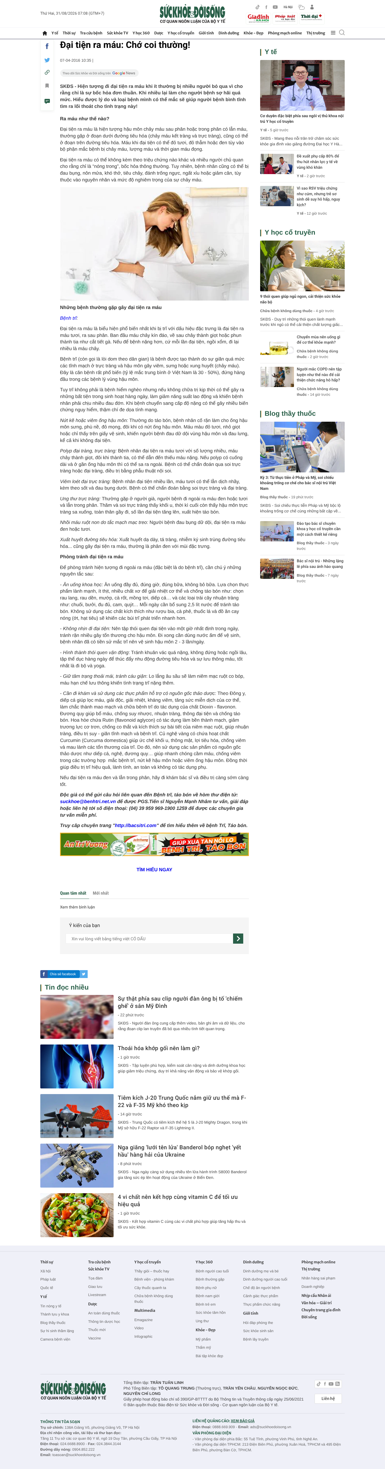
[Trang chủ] (44, 33)
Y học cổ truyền (181, 33)
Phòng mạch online (285, 33)
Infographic (143, 1336)
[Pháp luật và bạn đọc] (285, 18)
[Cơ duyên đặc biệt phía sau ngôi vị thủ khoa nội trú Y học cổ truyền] (302, 85)
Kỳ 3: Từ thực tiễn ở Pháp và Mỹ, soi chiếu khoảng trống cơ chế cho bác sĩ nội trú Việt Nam (298, 483)
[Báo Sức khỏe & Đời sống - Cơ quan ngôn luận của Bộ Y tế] (193, 13)
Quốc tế (46, 1288)
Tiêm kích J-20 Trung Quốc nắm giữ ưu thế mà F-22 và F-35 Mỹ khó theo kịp (182, 1101)
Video (139, 1328)
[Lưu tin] (47, 86)
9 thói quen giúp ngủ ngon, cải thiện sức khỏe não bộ (300, 299)
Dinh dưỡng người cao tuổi (265, 1279)
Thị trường (315, 33)
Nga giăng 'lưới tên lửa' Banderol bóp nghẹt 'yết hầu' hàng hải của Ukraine (179, 1151)
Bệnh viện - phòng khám (154, 1279)
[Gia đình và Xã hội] (258, 18)
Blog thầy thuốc (290, 413)
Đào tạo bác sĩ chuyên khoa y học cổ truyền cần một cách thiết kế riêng (318, 529)
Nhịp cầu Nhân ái (316, 1296)
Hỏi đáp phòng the (258, 1323)
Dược (158, 33)
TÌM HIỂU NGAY (154, 869)
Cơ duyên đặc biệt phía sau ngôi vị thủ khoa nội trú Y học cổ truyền (302, 119)
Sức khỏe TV (117, 33)
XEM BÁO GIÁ (243, 1421)
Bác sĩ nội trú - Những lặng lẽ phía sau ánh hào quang (320, 564)
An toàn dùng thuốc (104, 1313)
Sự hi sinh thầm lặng (57, 1331)
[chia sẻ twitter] (47, 60)
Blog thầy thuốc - (275, 497)
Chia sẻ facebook (63, 974)
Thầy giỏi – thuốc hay (151, 1271)
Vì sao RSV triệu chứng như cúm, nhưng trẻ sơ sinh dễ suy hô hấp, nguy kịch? (318, 196)
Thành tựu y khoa (54, 1314)
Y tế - (264, 130)
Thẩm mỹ (203, 1347)
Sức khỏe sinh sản (258, 1331)
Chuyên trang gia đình (321, 1310)
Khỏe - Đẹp (254, 33)
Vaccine (94, 1338)
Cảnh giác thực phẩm (260, 1296)
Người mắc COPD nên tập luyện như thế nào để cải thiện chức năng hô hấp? (319, 375)
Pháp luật (48, 1279)
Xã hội (45, 1271)
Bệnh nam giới (207, 1296)
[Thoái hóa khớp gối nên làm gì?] (77, 1066)
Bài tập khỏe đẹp (209, 1356)
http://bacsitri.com (135, 825)
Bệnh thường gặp (210, 1279)
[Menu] (333, 33)
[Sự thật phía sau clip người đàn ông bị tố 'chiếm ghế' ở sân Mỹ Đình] (77, 1017)
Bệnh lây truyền (255, 1339)
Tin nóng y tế (50, 1306)
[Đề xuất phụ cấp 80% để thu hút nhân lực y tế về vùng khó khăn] (277, 164)
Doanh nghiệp (313, 1286)
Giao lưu (95, 1286)
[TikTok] (257, 7)
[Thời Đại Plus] (312, 17)
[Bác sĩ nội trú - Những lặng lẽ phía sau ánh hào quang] (277, 569)
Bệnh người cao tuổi (212, 1271)
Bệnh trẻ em (206, 1304)
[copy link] (47, 72)
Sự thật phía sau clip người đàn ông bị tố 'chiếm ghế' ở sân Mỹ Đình (180, 1002)
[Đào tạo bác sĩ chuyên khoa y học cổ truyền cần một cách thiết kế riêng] (277, 531)
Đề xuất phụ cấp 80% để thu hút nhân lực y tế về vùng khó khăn (318, 162)
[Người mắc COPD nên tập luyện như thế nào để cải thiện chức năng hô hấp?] (277, 377)
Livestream (97, 1295)
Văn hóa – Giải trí (317, 1303)
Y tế (55, 33)
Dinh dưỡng (228, 33)
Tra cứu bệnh (91, 33)
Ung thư (202, 1321)
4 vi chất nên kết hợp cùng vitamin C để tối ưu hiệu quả (178, 1201)
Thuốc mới (97, 1330)
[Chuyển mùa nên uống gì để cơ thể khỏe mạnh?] (277, 345)
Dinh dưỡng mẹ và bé (260, 1271)
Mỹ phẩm (203, 1339)
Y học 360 (141, 33)
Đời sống (309, 1317)
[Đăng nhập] (312, 7)
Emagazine (143, 1320)
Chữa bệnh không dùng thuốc (153, 1299)
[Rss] (337, 1385)
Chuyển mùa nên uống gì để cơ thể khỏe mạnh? (318, 340)
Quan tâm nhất (73, 893)
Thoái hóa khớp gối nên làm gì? (159, 1048)
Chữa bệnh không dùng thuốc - (287, 311)
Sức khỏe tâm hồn (210, 1312)
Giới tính (206, 33)
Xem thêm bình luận (77, 907)
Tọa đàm (95, 1278)
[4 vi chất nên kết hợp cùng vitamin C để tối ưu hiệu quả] (77, 1215)
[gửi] (238, 939)
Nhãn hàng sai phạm (318, 1278)
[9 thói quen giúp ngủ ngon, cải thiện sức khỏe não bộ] (302, 266)
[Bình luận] (47, 102)
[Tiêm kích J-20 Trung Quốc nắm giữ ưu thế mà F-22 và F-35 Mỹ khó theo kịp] (77, 1116)
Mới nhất (101, 893)
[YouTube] (275, 7)
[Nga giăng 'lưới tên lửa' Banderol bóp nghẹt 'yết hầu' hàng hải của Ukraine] (77, 1166)
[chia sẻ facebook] (47, 46)
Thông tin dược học (104, 1321)
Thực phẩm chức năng (261, 1304)
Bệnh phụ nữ (206, 1288)
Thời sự (69, 33)
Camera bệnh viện (55, 1339)
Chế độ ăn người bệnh (261, 1288)
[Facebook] (266, 7)
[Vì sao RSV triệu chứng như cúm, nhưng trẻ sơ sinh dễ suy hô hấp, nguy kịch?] (277, 196)
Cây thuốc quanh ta (150, 1288)
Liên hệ (328, 1398)
